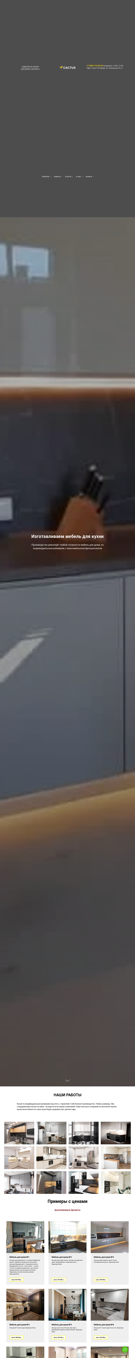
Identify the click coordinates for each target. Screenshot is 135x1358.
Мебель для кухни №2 (62, 1257)
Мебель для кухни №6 (104, 1325)
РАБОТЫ (57, 177)
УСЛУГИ (68, 177)
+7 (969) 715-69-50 (94, 65)
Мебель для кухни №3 (104, 1257)
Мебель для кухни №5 (62, 1325)
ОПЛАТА (89, 177)
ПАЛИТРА (46, 177)
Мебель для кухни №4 (19, 1325)
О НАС (78, 177)
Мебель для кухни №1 (19, 1257)
